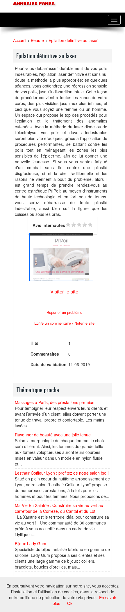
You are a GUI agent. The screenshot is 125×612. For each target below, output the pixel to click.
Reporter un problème (64, 312)
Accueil (19, 40)
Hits (34, 343)
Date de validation (49, 364)
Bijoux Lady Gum (30, 543)
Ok (69, 603)
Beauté (37, 40)
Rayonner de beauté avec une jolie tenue (53, 435)
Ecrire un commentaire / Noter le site (64, 323)
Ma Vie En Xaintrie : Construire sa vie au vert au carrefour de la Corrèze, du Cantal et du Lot (59, 508)
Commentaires (45, 354)
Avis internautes (49, 225)
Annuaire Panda (33, 3)
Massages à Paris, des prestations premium (55, 402)
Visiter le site (64, 291)
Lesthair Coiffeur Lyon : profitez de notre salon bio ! (62, 473)
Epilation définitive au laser (73, 40)
